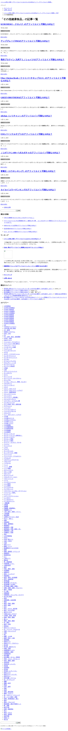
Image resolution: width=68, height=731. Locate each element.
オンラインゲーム (9, 364)
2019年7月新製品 (9, 320)
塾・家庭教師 (8, 562)
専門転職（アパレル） (10, 582)
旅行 (5, 607)
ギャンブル (7, 380)
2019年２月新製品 (9, 311)
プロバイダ (7, 461)
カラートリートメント (10, 371)
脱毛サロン (7, 676)
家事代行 (6, 572)
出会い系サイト (8, 539)
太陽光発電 (7, 565)
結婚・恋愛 (7, 648)
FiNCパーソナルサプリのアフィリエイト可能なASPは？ (26, 134)
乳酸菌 (6, 506)
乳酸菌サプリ (8, 510)
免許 (5, 534)
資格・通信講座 (8, 691)
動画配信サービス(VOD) (11, 548)
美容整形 (6, 667)
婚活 (5, 567)
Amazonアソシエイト (10, 326)
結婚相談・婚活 (8, 652)
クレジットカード (9, 385)
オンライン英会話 (9, 366)
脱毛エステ (7, 672)
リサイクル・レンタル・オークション (15, 491)
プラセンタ (7, 458)
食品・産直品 (8, 714)
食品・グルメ (8, 712)
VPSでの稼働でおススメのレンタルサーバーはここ (19, 217)
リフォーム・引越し (10, 492)
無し (5, 634)
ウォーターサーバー (10, 350)
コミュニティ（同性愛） (11, 397)
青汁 (5, 711)
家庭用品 (6, 575)
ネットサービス (8, 451)
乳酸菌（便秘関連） (10, 508)
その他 (6, 416)
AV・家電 (7, 330)
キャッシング (8, 376)
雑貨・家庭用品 (8, 709)
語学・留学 (7, 686)
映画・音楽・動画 (9, 617)
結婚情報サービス (9, 650)
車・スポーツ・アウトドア (12, 695)
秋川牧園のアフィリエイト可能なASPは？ (16, 290)
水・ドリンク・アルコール (12, 629)
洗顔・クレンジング (10, 631)
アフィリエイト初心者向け (12, 343)
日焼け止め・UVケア (10, 614)
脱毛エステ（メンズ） (10, 674)
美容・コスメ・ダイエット (12, 659)
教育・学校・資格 (9, 603)
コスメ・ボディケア (10, 388)
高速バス (6, 717)
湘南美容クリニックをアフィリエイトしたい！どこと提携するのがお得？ (26, 266)
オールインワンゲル (10, 361)
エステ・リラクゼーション (12, 354)
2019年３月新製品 (9, 313)
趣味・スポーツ (8, 693)
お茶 (5, 369)
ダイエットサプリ (9, 437)
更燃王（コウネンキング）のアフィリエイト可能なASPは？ (28, 171)
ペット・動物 (8, 466)
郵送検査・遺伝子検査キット (12, 704)
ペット (6, 465)
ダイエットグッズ (9, 433)
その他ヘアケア (8, 423)
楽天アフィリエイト (10, 627)
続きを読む (4, 37)
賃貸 (5, 690)
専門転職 (6, 581)
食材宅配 (6, 716)
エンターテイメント (10, 356)
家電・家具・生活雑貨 (10, 577)
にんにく (6, 449)
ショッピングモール (10, 411)
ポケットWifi (8, 472)
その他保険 (7, 425)
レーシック (7, 494)
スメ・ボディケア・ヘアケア (12, 414)
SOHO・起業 (8, 338)
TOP (31, 13)
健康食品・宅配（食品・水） (12, 529)
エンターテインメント (10, 357)
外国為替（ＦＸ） (9, 563)
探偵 (5, 598)
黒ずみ (6, 719)
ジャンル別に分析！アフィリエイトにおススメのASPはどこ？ (22, 238)
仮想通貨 (6, 515)
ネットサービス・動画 (10, 452)
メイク (6, 480)
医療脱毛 (6, 553)
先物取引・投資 (8, 532)
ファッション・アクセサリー (12, 456)
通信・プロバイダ (9, 702)
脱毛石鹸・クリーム (10, 678)
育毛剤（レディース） (10, 671)
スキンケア (7, 413)
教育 (5, 601)
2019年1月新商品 (9, 309)
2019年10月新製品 (9, 308)
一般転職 (6, 503)
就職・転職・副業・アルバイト (13, 588)
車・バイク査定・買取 (10, 697)
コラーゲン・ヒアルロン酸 (12, 401)
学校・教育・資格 (9, 569)
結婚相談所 (7, 653)
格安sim (6, 626)
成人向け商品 (8, 596)
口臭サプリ (7, 558)
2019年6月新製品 (9, 318)
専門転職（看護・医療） (11, 586)
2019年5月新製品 (9, 316)
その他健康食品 (5, 31)
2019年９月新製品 (9, 323)
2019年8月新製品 (9, 321)
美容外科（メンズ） (10, 664)
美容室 (6, 666)
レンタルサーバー (9, 501)
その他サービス (8, 421)
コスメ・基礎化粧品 (10, 392)
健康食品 (6, 525)
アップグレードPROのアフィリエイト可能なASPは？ (25, 41)
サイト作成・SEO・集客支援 (12, 404)
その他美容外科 (8, 428)
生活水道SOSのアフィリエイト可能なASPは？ (18, 228)
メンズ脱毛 (7, 484)
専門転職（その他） (10, 584)
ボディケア (7, 473)
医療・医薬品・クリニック (12, 551)
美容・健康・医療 (9, 660)
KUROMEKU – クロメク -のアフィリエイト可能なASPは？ (28, 24)
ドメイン (6, 444)
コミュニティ (8, 395)
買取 (5, 688)
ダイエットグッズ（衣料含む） (13, 435)
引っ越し (6, 591)
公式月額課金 (8, 536)
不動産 (6, 504)
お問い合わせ (8, 10)
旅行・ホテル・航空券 (10, 608)
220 (5, 325)
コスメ (6, 387)
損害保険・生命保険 (10, 600)
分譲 (5, 543)
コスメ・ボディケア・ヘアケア (13, 390)
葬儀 (5, 685)
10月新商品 (7, 306)
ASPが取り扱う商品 (10, 328)
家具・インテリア (9, 574)
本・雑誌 (6, 622)
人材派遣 (6, 513)
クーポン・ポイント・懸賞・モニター (15, 381)
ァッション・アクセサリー (12, 342)
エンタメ (6, 359)
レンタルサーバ (8, 499)
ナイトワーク (8, 446)
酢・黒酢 (6, 705)
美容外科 (6, 662)
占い (5, 556)
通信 (5, 700)
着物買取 (6, 640)
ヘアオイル (7, 463)
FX (5, 335)
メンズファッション (10, 482)
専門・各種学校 (8, 579)
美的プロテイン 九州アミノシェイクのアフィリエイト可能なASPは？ (32, 59)
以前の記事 (7, 207)
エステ (6, 352)
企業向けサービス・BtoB (11, 517)
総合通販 (6, 655)
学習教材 (6, 570)
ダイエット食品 (8, 440)
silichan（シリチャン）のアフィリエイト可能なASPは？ (26, 116)
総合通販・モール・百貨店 (12, 657)
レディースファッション (11, 496)
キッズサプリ (8, 373)
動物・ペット (8, 546)
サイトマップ (8, 8)
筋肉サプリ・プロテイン (11, 643)
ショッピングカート (10, 409)
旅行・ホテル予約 (9, 610)
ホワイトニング (8, 475)
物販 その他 (8, 636)
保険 (5, 520)
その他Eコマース (9, 418)
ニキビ (6, 447)
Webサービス (8, 340)
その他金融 (7, 430)
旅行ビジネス (8, 612)
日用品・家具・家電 (10, 615)
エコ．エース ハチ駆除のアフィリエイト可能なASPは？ (20, 231)
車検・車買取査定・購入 (11, 698)
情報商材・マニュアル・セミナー (14, 595)
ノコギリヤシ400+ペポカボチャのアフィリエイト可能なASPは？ (30, 153)
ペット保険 (7, 468)
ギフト (6, 375)
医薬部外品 (7, 555)
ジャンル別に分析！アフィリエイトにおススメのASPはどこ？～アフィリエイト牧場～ (26, 2)
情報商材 (6, 593)
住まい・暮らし (8, 518)
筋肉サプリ (7, 641)
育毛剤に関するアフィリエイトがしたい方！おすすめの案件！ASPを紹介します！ (28, 288)
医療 (5, 549)
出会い (6, 537)
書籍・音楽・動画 (9, 620)
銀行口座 (6, 707)
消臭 (5, 633)
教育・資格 (7, 605)
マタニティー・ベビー (10, 477)
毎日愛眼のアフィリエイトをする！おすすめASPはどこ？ (21, 297)
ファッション (8, 454)
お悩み (6, 368)
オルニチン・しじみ (10, 362)
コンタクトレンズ (9, 402)
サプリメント (8, 406)
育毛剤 (6, 669)
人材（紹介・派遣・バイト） (12, 511)
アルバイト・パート (10, 345)
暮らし (6, 619)
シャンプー (7, 407)
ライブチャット (8, 489)
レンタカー (7, 498)
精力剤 (6, 645)
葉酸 (5, 681)
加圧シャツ (7, 544)
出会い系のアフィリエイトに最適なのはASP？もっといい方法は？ (24, 247)
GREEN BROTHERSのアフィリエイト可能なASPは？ (25, 97)
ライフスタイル (8, 487)
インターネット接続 (10, 347)
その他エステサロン (10, 420)
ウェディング (8, 349)
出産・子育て (8, 541)
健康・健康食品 (8, 523)
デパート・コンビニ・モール (12, 442)
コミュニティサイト (10, 399)
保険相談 (6, 522)
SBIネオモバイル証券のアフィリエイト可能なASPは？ (20, 225)
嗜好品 (6, 560)
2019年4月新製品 (9, 314)
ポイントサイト (8, 470)
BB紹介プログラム (9, 332)
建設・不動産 (8, 589)
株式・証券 (7, 624)
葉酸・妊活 (7, 683)
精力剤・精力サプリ (10, 646)
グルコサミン (8, 383)
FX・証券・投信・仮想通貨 (12, 336)
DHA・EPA (7, 333)
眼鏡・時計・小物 (9, 638)
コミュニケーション (10, 394)
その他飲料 (7, 432)
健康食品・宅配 (8, 527)
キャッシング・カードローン (12, 378)
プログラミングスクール (11, 459)
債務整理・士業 (8, 530)
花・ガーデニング (9, 679)
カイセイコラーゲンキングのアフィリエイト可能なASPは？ (28, 190)
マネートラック (8, 478)
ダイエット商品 (8, 439)
